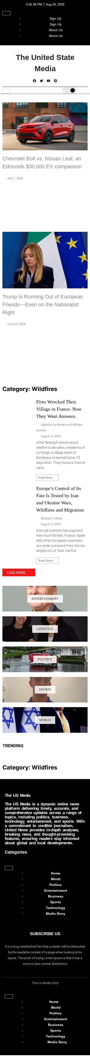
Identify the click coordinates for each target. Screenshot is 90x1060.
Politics (45, 659)
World (45, 720)
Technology (55, 908)
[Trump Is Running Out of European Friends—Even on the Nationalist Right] (45, 260)
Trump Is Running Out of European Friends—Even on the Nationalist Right (42, 304)
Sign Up (55, 18)
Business (55, 896)
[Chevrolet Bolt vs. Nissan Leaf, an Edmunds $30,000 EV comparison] (45, 126)
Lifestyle (45, 629)
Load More (16, 573)
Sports (45, 689)
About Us (56, 30)
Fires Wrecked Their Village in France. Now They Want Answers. (58, 409)
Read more (45, 477)
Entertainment (45, 598)
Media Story (55, 913)
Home (55, 873)
